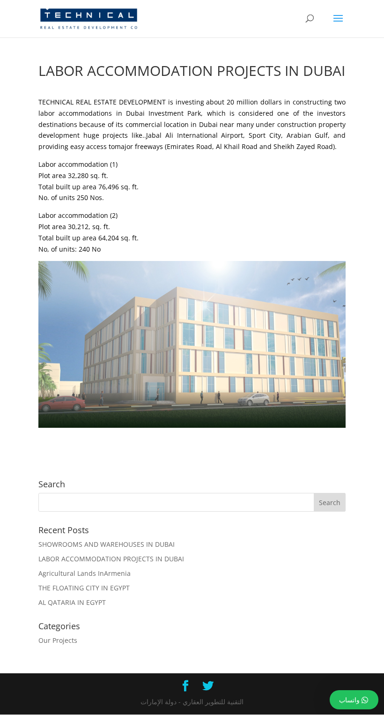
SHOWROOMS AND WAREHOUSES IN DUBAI (106, 544)
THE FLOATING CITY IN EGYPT (84, 587)
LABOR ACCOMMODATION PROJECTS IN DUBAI (111, 558)
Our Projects (57, 640)
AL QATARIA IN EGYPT (72, 602)
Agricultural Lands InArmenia (84, 573)
